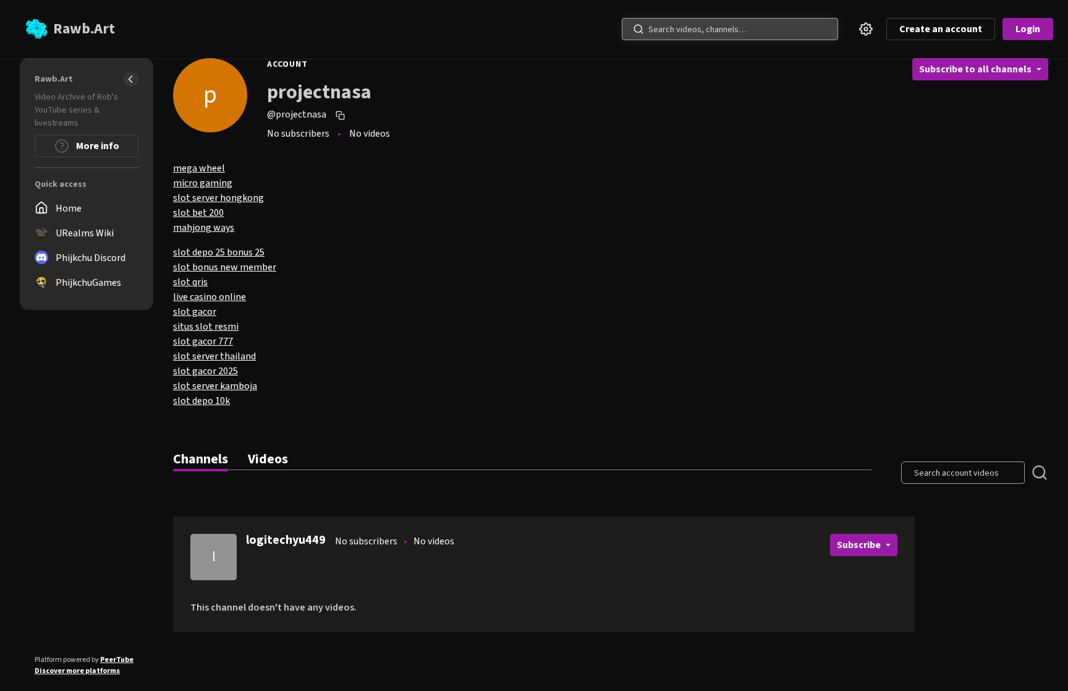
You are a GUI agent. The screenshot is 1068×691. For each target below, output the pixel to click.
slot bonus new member (224, 267)
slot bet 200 (198, 213)
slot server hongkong (218, 198)
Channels (200, 459)
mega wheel (199, 168)
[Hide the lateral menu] (131, 79)
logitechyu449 (286, 540)
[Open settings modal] (866, 29)
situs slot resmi (206, 326)
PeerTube (117, 660)
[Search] (638, 29)
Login (1027, 29)
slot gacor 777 (203, 341)
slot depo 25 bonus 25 (219, 252)
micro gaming (202, 183)
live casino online (209, 297)
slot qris (190, 282)
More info (96, 146)
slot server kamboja (215, 386)
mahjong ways (203, 227)
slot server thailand (214, 356)
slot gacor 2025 (205, 371)
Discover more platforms (77, 671)
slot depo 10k (201, 401)
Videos (268, 459)
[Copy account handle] (341, 115)
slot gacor (194, 312)
